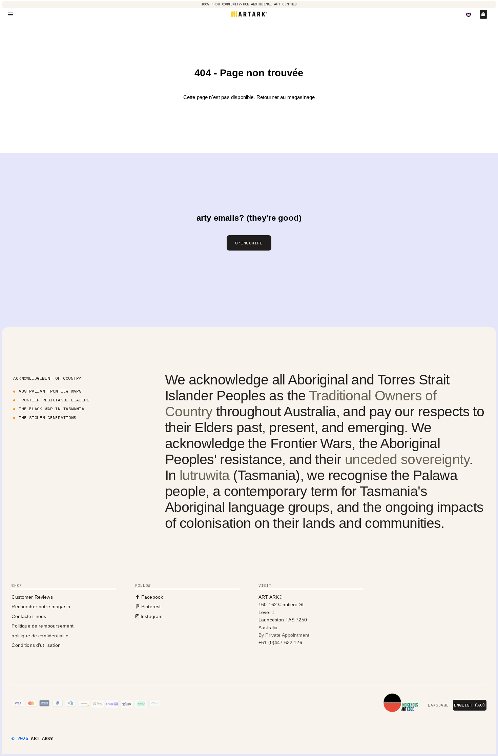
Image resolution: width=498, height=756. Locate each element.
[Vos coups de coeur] (468, 15)
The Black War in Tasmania (51, 409)
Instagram (151, 616)
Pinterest (150, 606)
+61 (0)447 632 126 (280, 642)
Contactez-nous (29, 616)
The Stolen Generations (47, 417)
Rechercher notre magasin (41, 606)
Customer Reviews (32, 597)
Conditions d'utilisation (36, 645)
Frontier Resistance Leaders (54, 400)
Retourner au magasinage (285, 97)
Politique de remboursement (43, 626)
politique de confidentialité (40, 635)
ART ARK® (42, 738)
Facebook (151, 597)
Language (438, 705)
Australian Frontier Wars (50, 391)
